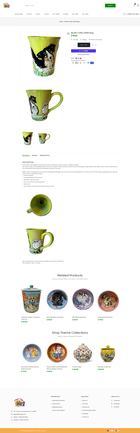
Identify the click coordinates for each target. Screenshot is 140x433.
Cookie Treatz (76, 367)
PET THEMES (56, 14)
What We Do (85, 407)
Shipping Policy (45, 155)
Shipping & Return (57, 407)
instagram (117, 404)
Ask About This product (96, 39)
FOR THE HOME (19, 14)
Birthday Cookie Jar (104, 367)
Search (110, 5)
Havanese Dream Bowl (105, 317)
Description (26, 155)
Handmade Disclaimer (58, 400)
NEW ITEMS (75, 14)
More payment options (83, 54)
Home (61, 21)
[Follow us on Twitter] (78, 58)
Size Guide (75, 39)
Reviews (34, 155)
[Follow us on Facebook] (76, 58)
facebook (117, 400)
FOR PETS (29, 14)
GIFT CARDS (85, 14)
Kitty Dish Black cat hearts (55, 317)
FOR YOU (38, 14)
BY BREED (65, 14)
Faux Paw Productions (30, 430)
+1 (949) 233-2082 (132, 14)
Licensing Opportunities (89, 410)
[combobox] (70, 5)
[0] (134, 5)
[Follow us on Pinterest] (80, 58)
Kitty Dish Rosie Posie (79, 317)
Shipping (84, 39)
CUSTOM (46, 14)
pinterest (116, 407)
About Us (84, 400)
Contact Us (85, 417)
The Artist (85, 404)
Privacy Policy (56, 404)
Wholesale (85, 413)
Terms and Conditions (58, 410)
